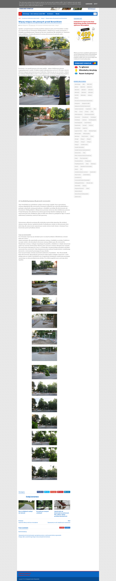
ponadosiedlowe (79, 161)
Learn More (89, 4)
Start (20, 18)
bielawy (90, 95)
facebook (67, 527)
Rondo (76, 166)
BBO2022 (90, 89)
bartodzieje (77, 84)
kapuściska (77, 125)
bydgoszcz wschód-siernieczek (82, 106)
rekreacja (93, 163)
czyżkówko (88, 109)
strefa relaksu (86, 174)
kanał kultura (88, 122)
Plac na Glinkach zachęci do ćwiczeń (26, 512)
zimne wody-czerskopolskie (81, 193)
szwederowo (78, 177)
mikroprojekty (86, 133)
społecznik (92, 172)
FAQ (95, 109)
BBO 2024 (89, 84)
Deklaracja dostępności (25, 573)
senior (76, 169)
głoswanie (77, 117)
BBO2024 (84, 92)
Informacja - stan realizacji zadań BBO (34, 14)
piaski (76, 158)
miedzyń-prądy (92, 130)
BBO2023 (77, 92)
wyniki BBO (77, 185)
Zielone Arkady (78, 191)
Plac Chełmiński (83, 158)
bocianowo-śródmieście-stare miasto (30, 18)
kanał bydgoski (78, 122)
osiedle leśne (84, 144)
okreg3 (76, 139)
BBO (84, 84)
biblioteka (83, 95)
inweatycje (93, 117)
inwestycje (77, 119)
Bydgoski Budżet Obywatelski (32, 579)
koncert (84, 125)
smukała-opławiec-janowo (81, 172)
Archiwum (50, 14)
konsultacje (77, 128)
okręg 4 (83, 141)
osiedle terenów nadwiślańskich (82, 150)
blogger (62, 527)
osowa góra (78, 152)
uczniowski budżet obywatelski (82, 180)
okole (92, 136)
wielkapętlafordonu (79, 183)
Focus (81, 111)
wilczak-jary (89, 183)
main (85, 130)
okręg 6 (76, 144)
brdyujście (77, 103)
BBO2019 (89, 87)
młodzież (77, 136)
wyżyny (84, 185)
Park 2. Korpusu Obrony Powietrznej (83, 155)
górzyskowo (85, 117)
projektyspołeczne (79, 163)
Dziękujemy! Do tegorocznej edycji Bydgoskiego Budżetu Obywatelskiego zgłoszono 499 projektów (85, 23)
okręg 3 (76, 141)
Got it (95, 4)
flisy (76, 111)
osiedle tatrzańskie (79, 147)
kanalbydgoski (92, 119)
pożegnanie (88, 161)
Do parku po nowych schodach (42, 512)
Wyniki (57, 14)
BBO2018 (83, 87)
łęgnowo (85, 128)
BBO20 (76, 87)
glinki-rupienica (78, 114)
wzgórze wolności (79, 188)
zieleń (87, 188)
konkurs (91, 125)
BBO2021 (84, 89)
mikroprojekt (78, 133)
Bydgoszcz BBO (86, 103)
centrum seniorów (79, 109)
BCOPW (76, 95)
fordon (86, 111)
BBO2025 (90, 92)
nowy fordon (85, 136)
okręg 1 (82, 139)
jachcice (84, 119)
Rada (87, 163)
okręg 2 (89, 139)
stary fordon (78, 174)
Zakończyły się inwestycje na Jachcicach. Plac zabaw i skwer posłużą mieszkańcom (61, 514)
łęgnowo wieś (78, 130)
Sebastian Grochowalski (86, 166)
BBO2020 (77, 89)
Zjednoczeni (78, 196)
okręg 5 (42, 18)
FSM (92, 111)
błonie (76, 98)
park (84, 152)
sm (81, 169)
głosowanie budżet (89, 114)
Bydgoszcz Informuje (24, 575)
